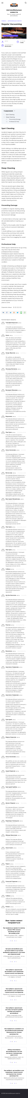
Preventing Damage (15, 119)
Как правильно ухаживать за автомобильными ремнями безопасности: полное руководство (14, 1031)
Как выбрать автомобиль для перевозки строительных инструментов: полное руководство (14, 1073)
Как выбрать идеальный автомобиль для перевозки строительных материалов (14, 971)
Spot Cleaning (10, 114)
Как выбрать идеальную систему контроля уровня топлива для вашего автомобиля (14, 1010)
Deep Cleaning (10, 117)
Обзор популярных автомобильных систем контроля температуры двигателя (14, 1052)
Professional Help (14, 121)
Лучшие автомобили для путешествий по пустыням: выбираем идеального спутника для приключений (14, 951)
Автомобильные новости (14, 11)
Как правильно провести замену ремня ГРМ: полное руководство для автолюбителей (14, 930)
